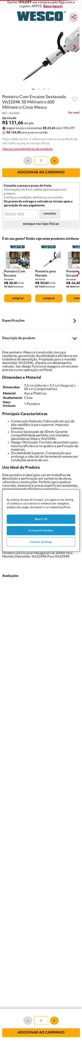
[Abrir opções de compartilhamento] (73, 17)
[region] (41, 520)
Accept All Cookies (40, 530)
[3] (43, 89)
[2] (38, 89)
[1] (33, 89)
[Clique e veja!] (74, 113)
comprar (18, 298)
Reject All (41, 518)
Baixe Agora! (53, 6)
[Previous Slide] (4, 273)
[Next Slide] (78, 273)
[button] (41, 321)
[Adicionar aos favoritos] (74, 99)
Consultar (49, 213)
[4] (49, 89)
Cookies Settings (41, 541)
